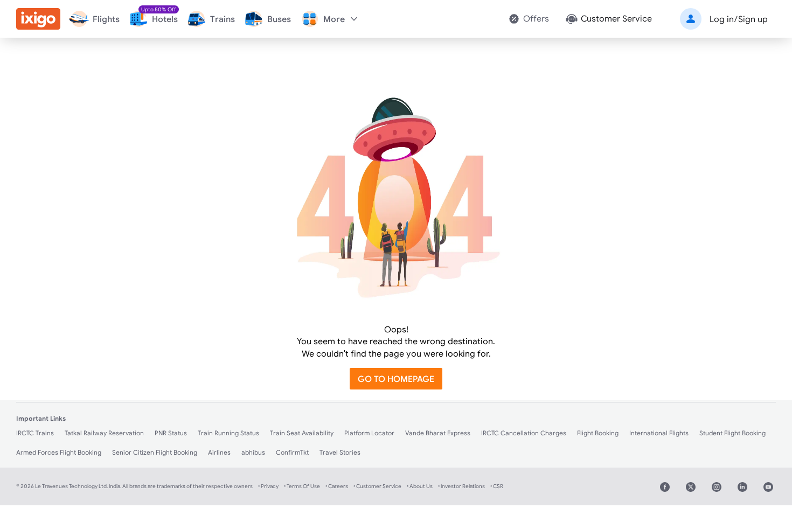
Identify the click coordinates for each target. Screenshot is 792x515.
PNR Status (171, 432)
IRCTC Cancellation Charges (523, 432)
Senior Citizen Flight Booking (154, 452)
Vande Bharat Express (437, 432)
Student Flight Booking (732, 432)
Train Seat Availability (302, 432)
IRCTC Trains (35, 432)
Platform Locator (369, 432)
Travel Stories (339, 452)
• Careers (336, 486)
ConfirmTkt (292, 452)
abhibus (253, 452)
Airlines (219, 452)
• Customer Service (377, 486)
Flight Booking (598, 432)
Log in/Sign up (739, 19)
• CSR (496, 486)
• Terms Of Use (302, 486)
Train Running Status (228, 432)
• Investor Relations (461, 486)
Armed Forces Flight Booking (58, 452)
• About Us (420, 486)
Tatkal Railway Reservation (104, 432)
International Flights (659, 432)
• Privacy (268, 486)
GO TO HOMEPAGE (396, 379)
